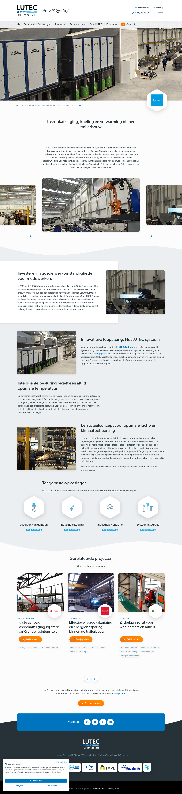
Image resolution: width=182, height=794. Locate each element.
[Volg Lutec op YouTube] (95, 722)
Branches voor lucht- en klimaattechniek (43, 105)
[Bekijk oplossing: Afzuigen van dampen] (34, 507)
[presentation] (87, 679)
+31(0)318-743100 (142, 13)
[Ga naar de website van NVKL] (73, 767)
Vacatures (111, 24)
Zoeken (160, 13)
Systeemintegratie (50, 647)
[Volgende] (151, 236)
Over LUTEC (96, 24)
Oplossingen (44, 24)
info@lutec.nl (120, 693)
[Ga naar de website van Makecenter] (147, 767)
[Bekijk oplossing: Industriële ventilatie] (110, 507)
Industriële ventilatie (79, 647)
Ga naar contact (93, 703)
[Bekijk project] (54, 611)
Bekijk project (32, 639)
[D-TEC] (157, 100)
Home (21, 105)
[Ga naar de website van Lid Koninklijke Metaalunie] (130, 767)
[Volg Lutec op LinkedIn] (87, 722)
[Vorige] (31, 236)
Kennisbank (143, 7)
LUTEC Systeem (125, 347)
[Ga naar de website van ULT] (89, 767)
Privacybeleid (61, 762)
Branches (29, 24)
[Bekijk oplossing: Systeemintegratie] (148, 507)
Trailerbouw (69, 105)
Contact (130, 24)
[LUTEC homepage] (27, 10)
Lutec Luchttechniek (104, 789)
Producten (60, 24)
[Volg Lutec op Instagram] (110, 722)
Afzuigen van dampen (29, 647)
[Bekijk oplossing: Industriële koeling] (72, 507)
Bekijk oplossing (34, 529)
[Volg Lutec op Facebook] (102, 722)
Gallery (159, 7)
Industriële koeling (78, 652)
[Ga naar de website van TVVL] (107, 767)
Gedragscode (84, 788)
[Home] (18, 24)
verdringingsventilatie (102, 354)
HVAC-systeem (98, 647)
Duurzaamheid (78, 24)
